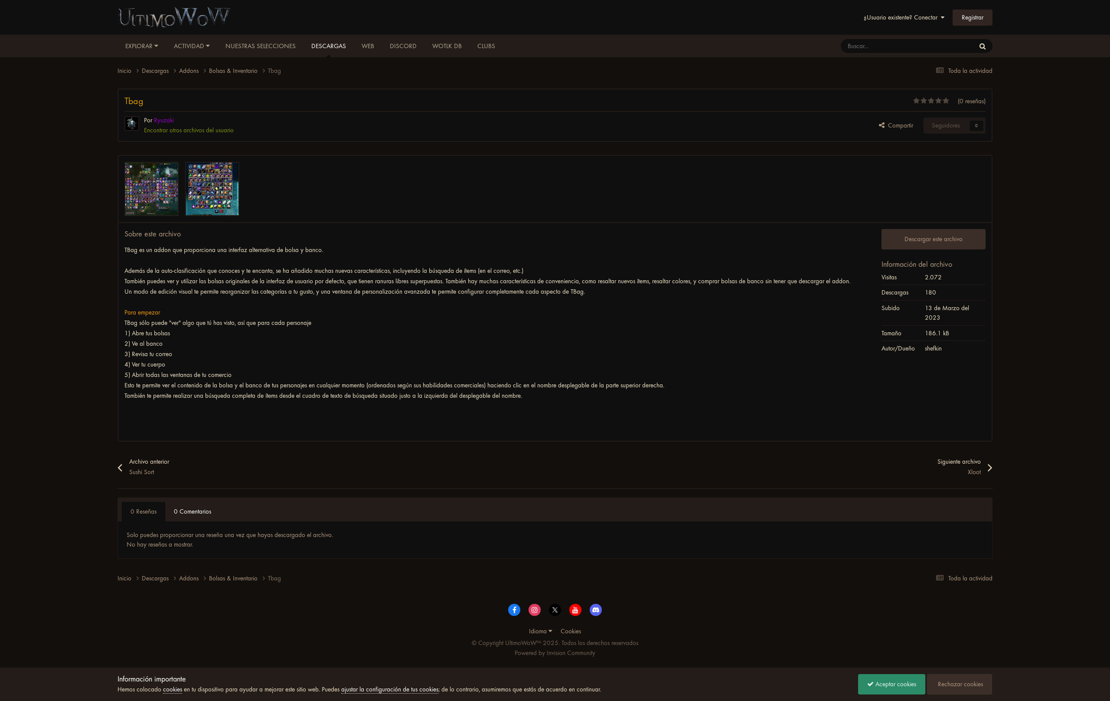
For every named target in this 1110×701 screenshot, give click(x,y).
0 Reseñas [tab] (144, 511)
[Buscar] (982, 46)
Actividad (190, 46)
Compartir (899, 125)
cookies (172, 689)
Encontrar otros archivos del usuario (189, 130)
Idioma (538, 631)
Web (368, 46)
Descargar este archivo (933, 239)
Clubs (486, 46)
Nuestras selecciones (260, 46)
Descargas (328, 46)
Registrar (972, 17)
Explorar (139, 46)
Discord (403, 46)
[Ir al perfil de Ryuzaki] (131, 123)
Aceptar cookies (895, 684)
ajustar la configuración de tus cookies (389, 689)
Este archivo (948, 46)
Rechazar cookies (959, 684)
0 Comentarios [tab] (192, 511)
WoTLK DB (447, 46)
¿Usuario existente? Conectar (902, 17)
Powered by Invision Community (555, 653)
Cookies (571, 631)
